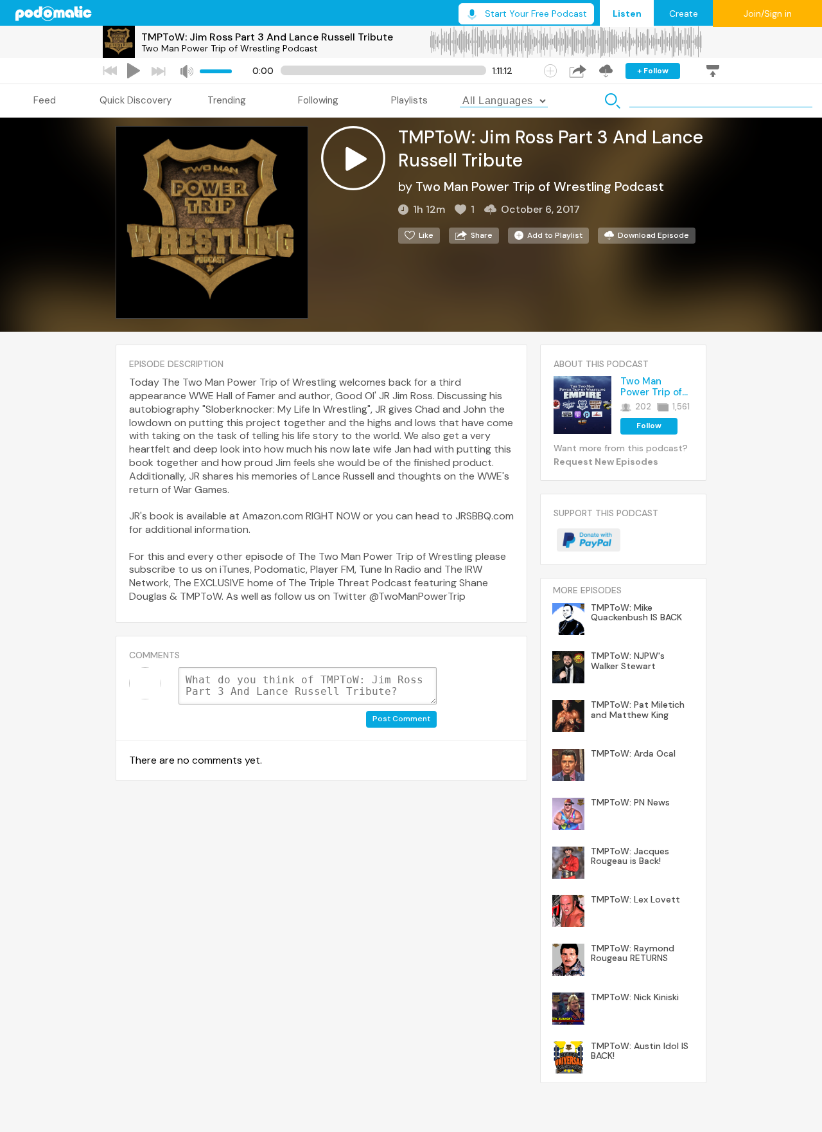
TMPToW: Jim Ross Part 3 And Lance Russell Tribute (267, 37)
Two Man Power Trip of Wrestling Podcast (229, 48)
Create (683, 13)
